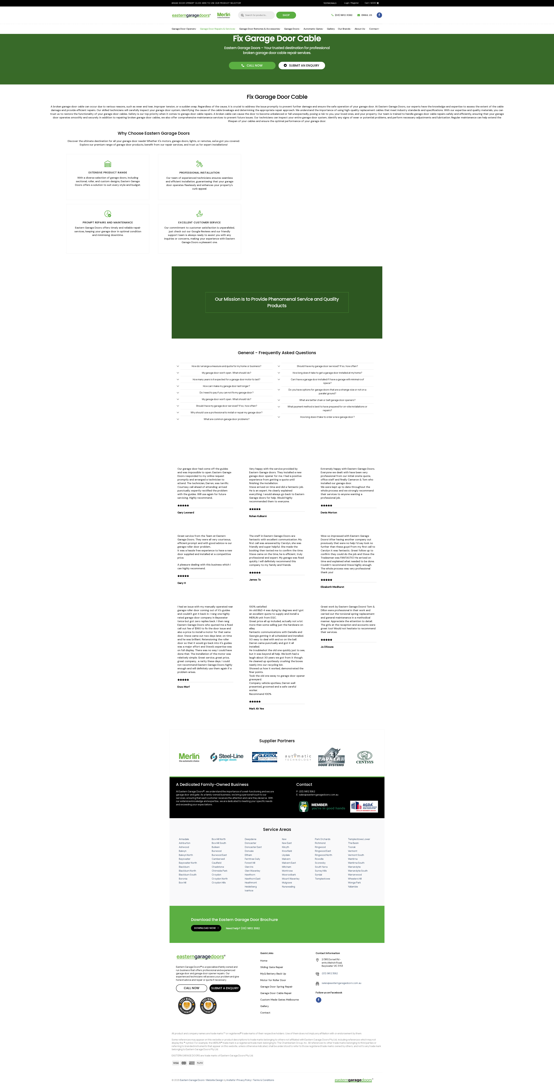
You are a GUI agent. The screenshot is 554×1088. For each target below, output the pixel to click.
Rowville (319, 858)
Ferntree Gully (252, 858)
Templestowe (322, 878)
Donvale (249, 851)
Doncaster (250, 843)
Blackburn (184, 866)
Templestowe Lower (359, 839)
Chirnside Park (219, 870)
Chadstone (218, 866)
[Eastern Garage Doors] (354, 1080)
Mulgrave (287, 882)
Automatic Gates (313, 28)
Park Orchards (322, 839)
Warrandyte (354, 866)
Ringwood (320, 847)
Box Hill (182, 882)
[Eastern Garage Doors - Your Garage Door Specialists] (202, 15)
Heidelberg (251, 886)
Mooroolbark (289, 874)
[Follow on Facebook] (379, 15)
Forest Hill (250, 862)
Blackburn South (187, 874)
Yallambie (353, 886)
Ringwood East (323, 851)
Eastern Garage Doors (192, 1080)
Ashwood (184, 847)
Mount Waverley (290, 878)
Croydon (216, 874)
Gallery (331, 28)
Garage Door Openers (184, 28)
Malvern (286, 858)
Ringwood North (323, 855)
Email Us (367, 15)
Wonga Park (354, 882)
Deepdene (250, 839)
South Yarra (321, 866)
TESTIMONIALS (329, 3)
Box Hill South (219, 843)
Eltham (248, 855)
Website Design (214, 1080)
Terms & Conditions (263, 1080)
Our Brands (344, 28)
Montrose (287, 870)
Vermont (352, 851)
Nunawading (288, 886)
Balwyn (182, 851)
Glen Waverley (252, 870)
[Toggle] (178, 366)
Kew (284, 839)
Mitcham (286, 866)
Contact (374, 28)
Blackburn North (187, 870)
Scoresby (320, 862)
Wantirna (353, 858)
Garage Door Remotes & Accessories (259, 28)
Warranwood (355, 874)
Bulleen (216, 847)
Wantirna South (356, 862)
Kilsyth (285, 847)
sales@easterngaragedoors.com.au (318, 794)
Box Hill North (219, 839)
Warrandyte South (358, 870)
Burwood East (219, 855)
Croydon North (220, 878)
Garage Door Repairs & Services (217, 28)
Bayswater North (188, 862)
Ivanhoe (249, 890)
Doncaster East (253, 847)
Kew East (287, 843)
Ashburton (184, 843)
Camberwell (218, 858)
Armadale (184, 839)
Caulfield (216, 862)
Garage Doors (291, 28)
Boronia (183, 878)
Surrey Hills (321, 870)
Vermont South (356, 855)
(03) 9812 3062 (343, 15)
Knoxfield (287, 851)
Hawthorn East (253, 878)
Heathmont (251, 882)
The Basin (353, 843)
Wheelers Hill (355, 878)
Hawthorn (250, 874)
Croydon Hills (219, 882)
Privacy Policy (244, 1080)
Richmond (320, 843)
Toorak (352, 847)
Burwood (216, 851)
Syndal (318, 874)
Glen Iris (249, 866)
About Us (360, 28)
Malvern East (289, 862)
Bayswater (184, 858)
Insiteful (231, 1080)
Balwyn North (186, 855)
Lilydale (286, 855)
